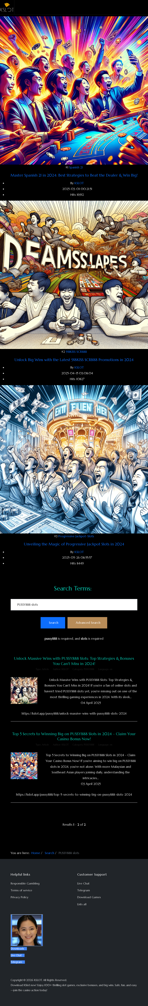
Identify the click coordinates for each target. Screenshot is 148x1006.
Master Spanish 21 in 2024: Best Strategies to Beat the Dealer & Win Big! (74, 175)
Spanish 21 (76, 167)
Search (53, 623)
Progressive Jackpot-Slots (76, 536)
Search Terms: (73, 588)
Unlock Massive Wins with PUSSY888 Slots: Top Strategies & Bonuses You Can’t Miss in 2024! (74, 661)
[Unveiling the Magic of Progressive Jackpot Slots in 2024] (74, 459)
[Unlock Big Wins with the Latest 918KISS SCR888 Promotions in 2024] (74, 275)
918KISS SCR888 (76, 352)
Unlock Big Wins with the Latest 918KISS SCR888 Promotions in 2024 (74, 359)
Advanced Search (88, 623)
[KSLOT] (7, 7)
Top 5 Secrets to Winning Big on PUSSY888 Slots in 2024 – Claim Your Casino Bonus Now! (74, 736)
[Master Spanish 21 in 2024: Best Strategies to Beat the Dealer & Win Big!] (74, 90)
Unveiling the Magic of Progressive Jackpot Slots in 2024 (74, 544)
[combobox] (74, 604)
